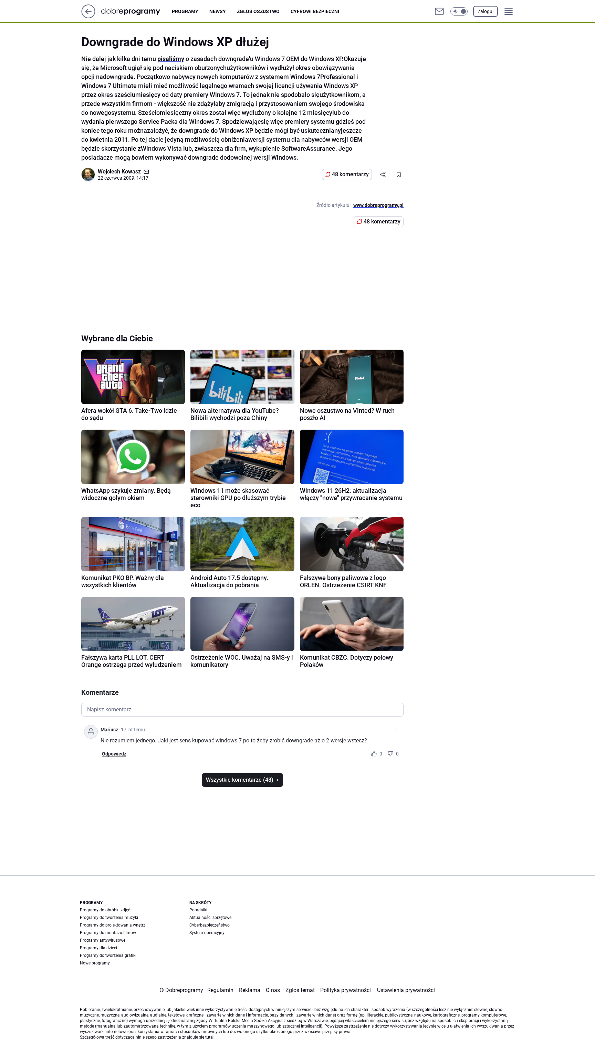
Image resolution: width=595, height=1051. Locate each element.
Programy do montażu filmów (108, 932)
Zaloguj (485, 11)
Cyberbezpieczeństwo (209, 925)
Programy (185, 11)
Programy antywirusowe (102, 940)
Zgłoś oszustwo (258, 11)
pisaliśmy (170, 58)
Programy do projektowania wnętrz (112, 925)
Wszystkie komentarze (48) (239, 780)
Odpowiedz (114, 754)
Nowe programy (95, 963)
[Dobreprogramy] (136, 11)
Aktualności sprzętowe (210, 917)
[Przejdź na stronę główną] (88, 16)
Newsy (217, 11)
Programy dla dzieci (98, 947)
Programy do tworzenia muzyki (109, 917)
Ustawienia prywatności (404, 990)
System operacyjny (207, 932)
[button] (459, 11)
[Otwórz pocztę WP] (439, 11)
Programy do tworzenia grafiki (108, 955)
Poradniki (198, 910)
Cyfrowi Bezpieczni (315, 11)
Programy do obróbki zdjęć (105, 910)
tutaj (209, 1037)
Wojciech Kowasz (119, 171)
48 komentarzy (350, 174)
